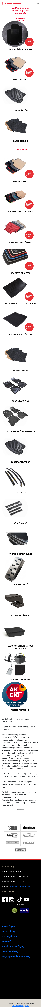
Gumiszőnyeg (8, 931)
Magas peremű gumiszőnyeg (16, 956)
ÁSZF (27, 1006)
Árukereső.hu (20, 904)
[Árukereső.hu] (14, 910)
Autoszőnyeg (8, 926)
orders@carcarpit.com (20, 886)
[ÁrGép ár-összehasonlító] (24, 910)
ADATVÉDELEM (18, 1006)
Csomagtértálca (9, 936)
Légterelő (6, 941)
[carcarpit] (11, 3)
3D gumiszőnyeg (10, 951)
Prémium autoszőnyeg (13, 946)
